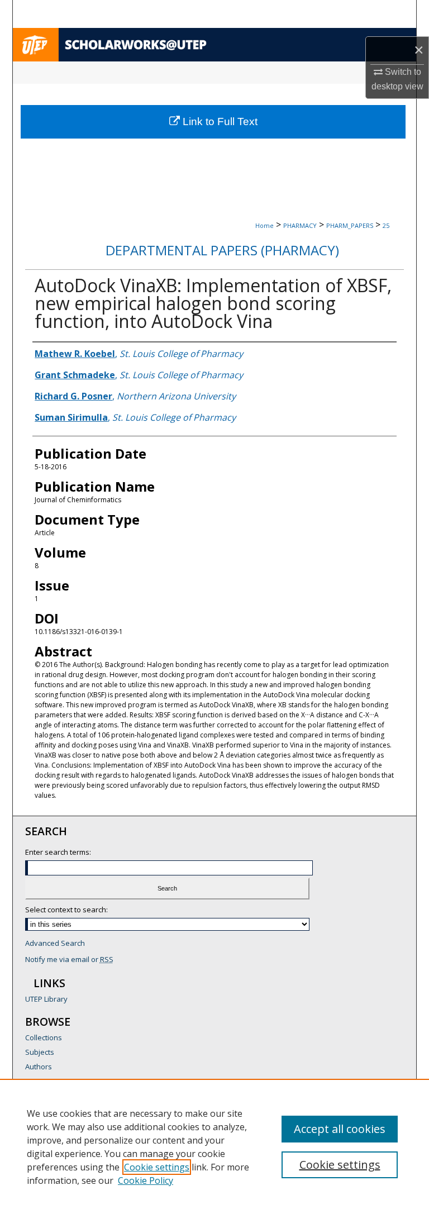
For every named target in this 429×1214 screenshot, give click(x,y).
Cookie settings (156, 1167)
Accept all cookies (339, 1128)
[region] (214, 1146)
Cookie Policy (145, 1180)
